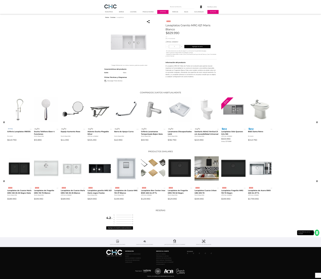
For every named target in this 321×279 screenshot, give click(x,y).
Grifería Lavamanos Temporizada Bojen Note (152, 133)
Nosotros (109, 12)
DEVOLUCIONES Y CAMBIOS (133, 258)
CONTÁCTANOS (160, 264)
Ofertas (163, 12)
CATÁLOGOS (128, 262)
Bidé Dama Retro (255, 132)
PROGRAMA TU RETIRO (162, 256)
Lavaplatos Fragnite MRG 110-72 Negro (232, 191)
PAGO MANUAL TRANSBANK (164, 260)
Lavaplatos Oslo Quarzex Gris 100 (232, 133)
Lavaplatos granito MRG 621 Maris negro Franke (100, 191)
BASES (127, 256)
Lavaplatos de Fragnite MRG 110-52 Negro (178, 191)
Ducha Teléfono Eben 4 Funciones (44, 133)
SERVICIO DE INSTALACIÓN (163, 258)
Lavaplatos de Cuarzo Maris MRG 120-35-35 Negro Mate (19, 191)
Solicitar (19, 144)
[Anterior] (4, 122)
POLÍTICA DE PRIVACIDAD (132, 260)
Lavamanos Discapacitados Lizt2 (180, 133)
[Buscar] (196, 7)
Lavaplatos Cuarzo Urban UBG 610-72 (206, 191)
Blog (186, 12)
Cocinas (133, 12)
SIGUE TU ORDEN (161, 254)
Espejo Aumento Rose (70, 132)
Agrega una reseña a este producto (119, 228)
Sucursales (199, 12)
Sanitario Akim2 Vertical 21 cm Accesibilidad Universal (206, 133)
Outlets (213, 12)
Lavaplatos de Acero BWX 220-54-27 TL (259, 191)
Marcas (175, 12)
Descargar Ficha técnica (114, 81)
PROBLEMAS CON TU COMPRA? (164, 262)
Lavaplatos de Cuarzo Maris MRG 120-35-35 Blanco (73, 191)
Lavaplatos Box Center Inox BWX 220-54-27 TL (153, 191)
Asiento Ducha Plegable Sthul (98, 133)
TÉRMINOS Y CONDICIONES (133, 254)
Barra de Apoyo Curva (123, 132)
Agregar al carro (197, 46)
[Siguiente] (317, 122)
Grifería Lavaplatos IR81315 (19, 132)
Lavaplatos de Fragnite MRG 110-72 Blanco (44, 191)
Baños (121, 12)
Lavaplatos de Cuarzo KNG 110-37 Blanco (126, 191)
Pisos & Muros (148, 12)
